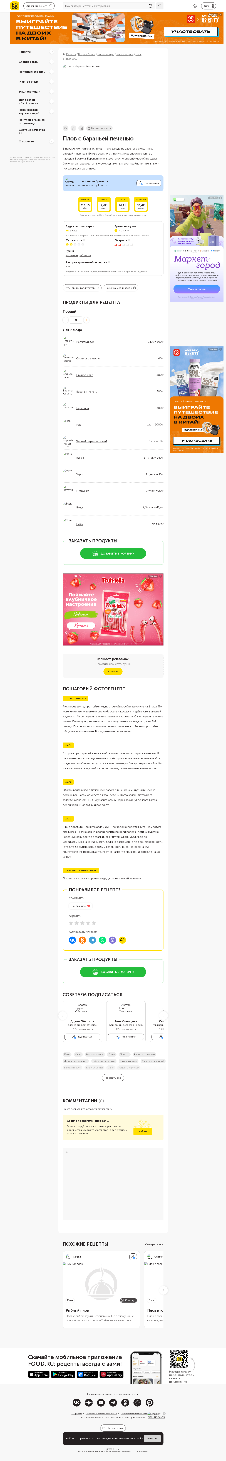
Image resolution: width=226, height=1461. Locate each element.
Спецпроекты (28, 61)
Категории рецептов (135, 1417)
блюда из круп (72, 1067)
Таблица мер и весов (119, 287)
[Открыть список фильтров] (150, 6)
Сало (111, 1067)
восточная (72, 255)
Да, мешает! (113, 671)
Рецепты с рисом (129, 1067)
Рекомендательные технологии (105, 1417)
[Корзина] (195, 6)
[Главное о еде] (51, 81)
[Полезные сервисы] (51, 71)
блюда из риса (128, 1061)
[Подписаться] (133, 1256)
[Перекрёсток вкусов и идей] (51, 111)
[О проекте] (51, 141)
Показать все (113, 1077)
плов (67, 1054)
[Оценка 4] (88, 923)
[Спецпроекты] (51, 61)
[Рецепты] (51, 51)
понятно (152, 1438)
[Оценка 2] (77, 923)
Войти (142, 1131)
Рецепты (25, 51)
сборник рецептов (104, 1061)
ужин (78, 1054)
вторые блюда (94, 1054)
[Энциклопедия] (51, 91)
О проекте (26, 141)
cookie (139, 1438)
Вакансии (85, 1417)
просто (124, 1054)
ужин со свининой (153, 1061)
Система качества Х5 (32, 131)
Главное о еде (29, 81)
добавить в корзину (117, 553)
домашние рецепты (76, 1061)
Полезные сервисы (32, 71)
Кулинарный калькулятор (80, 287)
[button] (62, 1015)
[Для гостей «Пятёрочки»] (51, 101)
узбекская (85, 255)
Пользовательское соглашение (136, 1413)
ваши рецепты (94, 1067)
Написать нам (115, 1428)
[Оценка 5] (94, 923)
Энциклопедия (29, 91)
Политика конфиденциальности (101, 1413)
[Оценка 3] (82, 923)
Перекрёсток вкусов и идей (29, 111)
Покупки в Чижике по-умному (32, 121)
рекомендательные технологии (114, 1438)
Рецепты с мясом (144, 1054)
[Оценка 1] (71, 923)
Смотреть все (154, 1244)
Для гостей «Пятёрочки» (28, 101)
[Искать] (159, 5)
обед (111, 1054)
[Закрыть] (164, 1413)
